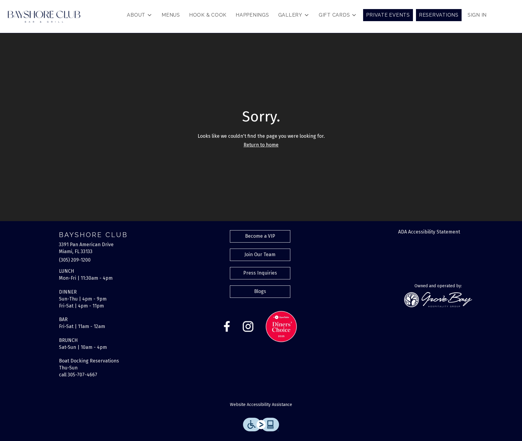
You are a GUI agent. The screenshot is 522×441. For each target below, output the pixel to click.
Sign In (477, 15)
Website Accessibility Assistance (261, 404)
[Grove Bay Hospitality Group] (438, 299)
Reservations (439, 15)
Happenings (252, 15)
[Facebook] (227, 326)
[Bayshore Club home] (44, 17)
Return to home (261, 145)
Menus (171, 15)
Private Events (388, 15)
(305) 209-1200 (75, 260)
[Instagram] (248, 326)
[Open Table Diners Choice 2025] (281, 326)
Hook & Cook (208, 15)
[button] (140, 15)
